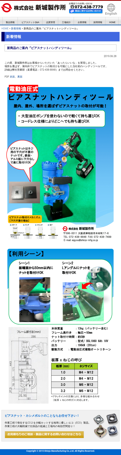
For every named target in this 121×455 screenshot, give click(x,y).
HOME (112, 22)
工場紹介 (66, 22)
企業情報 (82, 22)
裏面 (19, 76)
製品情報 (10, 22)
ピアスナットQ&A (30, 22)
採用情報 (97, 22)
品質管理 (50, 22)
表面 (12, 76)
